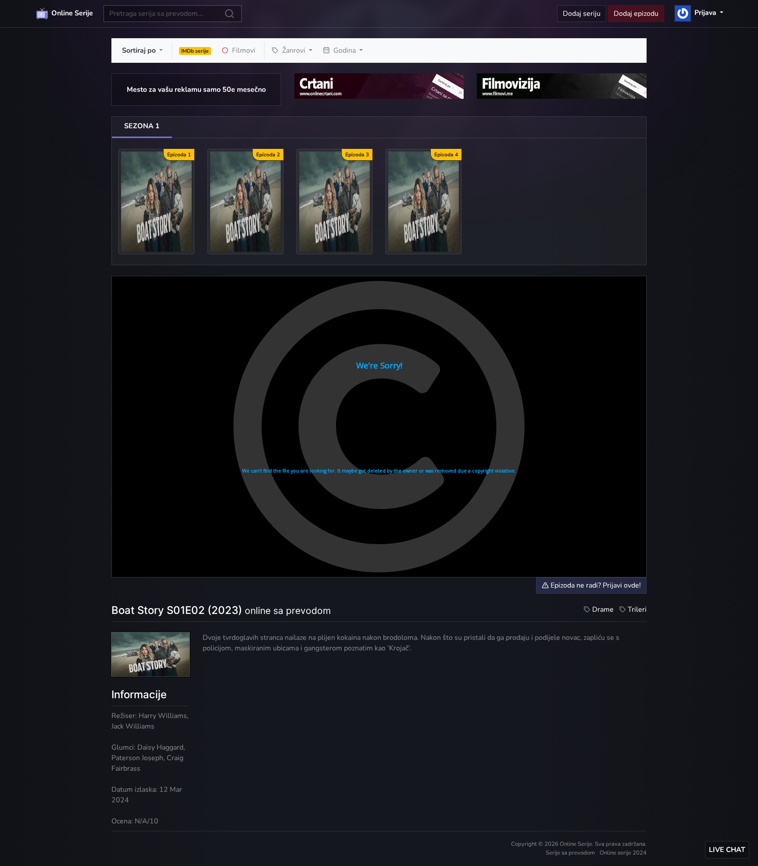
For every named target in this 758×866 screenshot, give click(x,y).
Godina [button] (345, 50)
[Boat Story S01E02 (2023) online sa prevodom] (245, 201)
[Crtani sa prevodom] (379, 85)
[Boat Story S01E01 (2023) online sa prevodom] (156, 201)
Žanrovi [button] (293, 50)
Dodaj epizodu (636, 13)
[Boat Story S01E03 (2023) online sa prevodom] (334, 201)
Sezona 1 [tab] (142, 126)
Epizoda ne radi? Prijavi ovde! (595, 585)
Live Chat (727, 850)
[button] (699, 13)
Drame (603, 609)
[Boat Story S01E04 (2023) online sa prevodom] (423, 201)
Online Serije (71, 13)
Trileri (637, 609)
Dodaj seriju (582, 13)
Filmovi (242, 50)
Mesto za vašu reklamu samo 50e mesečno (196, 89)
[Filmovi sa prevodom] (562, 85)
